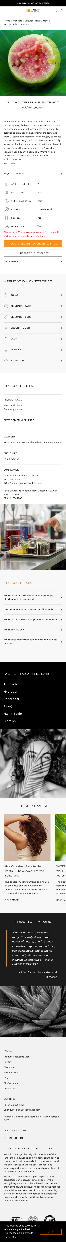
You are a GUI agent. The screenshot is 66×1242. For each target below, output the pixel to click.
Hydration (11, 691)
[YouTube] (16, 1138)
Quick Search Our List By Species (33, 3)
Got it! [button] (51, 1231)
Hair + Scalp (13, 713)
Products (17, 20)
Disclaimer (11, 261)
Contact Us (10, 1088)
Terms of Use (11, 1072)
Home (7, 20)
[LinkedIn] (21, 1138)
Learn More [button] (11, 1237)
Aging (8, 706)
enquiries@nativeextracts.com (23, 1109)
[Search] (56, 10)
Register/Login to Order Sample (33, 244)
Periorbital (11, 699)
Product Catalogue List (16, 1056)
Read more (10, 163)
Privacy (8, 1062)
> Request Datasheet (33, 253)
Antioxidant (12, 684)
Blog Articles (11, 1083)
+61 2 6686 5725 (15, 1104)
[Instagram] (10, 1138)
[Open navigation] (4, 11)
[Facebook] (5, 1138)
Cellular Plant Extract (36, 20)
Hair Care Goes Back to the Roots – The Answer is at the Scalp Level (24, 871)
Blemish (10, 721)
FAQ (6, 1077)
